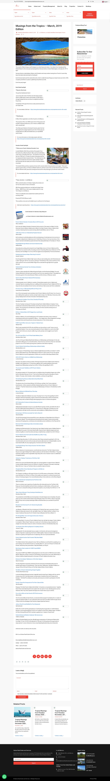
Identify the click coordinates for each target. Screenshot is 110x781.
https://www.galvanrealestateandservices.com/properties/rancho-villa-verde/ (48, 109)
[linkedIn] (93, 1)
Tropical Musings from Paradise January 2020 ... (41, 713)
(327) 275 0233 (61, 757)
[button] (4, 776)
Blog (66, 6)
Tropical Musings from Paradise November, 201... (61, 713)
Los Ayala (48, 32)
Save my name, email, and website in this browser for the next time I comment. (34, 693)
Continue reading (19, 735)
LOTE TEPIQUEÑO (90, 754)
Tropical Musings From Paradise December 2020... (21, 721)
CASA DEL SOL (89, 760)
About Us (59, 6)
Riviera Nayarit (58, 32)
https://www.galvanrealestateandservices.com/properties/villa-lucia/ (46, 173)
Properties (72, 6)
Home (29, 6)
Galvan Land (37, 6)
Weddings (88, 6)
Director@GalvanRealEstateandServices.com (66, 760)
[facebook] (89, 1)
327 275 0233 (19, 1)
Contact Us (80, 6)
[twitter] (91, 1)
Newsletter (52, 32)
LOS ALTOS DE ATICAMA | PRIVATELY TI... (91, 767)
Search (85, 88)
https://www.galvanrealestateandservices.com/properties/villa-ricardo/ (33, 138)
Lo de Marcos (42, 32)
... (18, 732)
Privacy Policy (93, 778)
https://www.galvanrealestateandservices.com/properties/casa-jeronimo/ (48, 205)
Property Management (49, 6)
